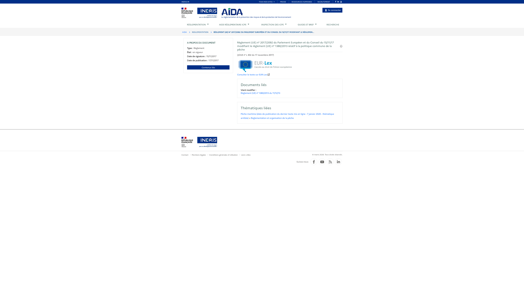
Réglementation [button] (196, 24)
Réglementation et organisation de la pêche (272, 117)
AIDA (184, 32)
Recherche (333, 24)
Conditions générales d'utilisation (223, 155)
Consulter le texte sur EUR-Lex (252, 74)
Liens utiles (246, 155)
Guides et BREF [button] (306, 24)
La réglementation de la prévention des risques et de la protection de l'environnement (256, 17)
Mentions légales (199, 155)
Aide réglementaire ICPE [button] (232, 24)
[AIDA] (232, 12)
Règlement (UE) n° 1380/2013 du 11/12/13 (260, 93)
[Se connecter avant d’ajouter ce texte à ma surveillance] (341, 45)
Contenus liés (208, 67)
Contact (184, 155)
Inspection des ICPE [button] (272, 24)
